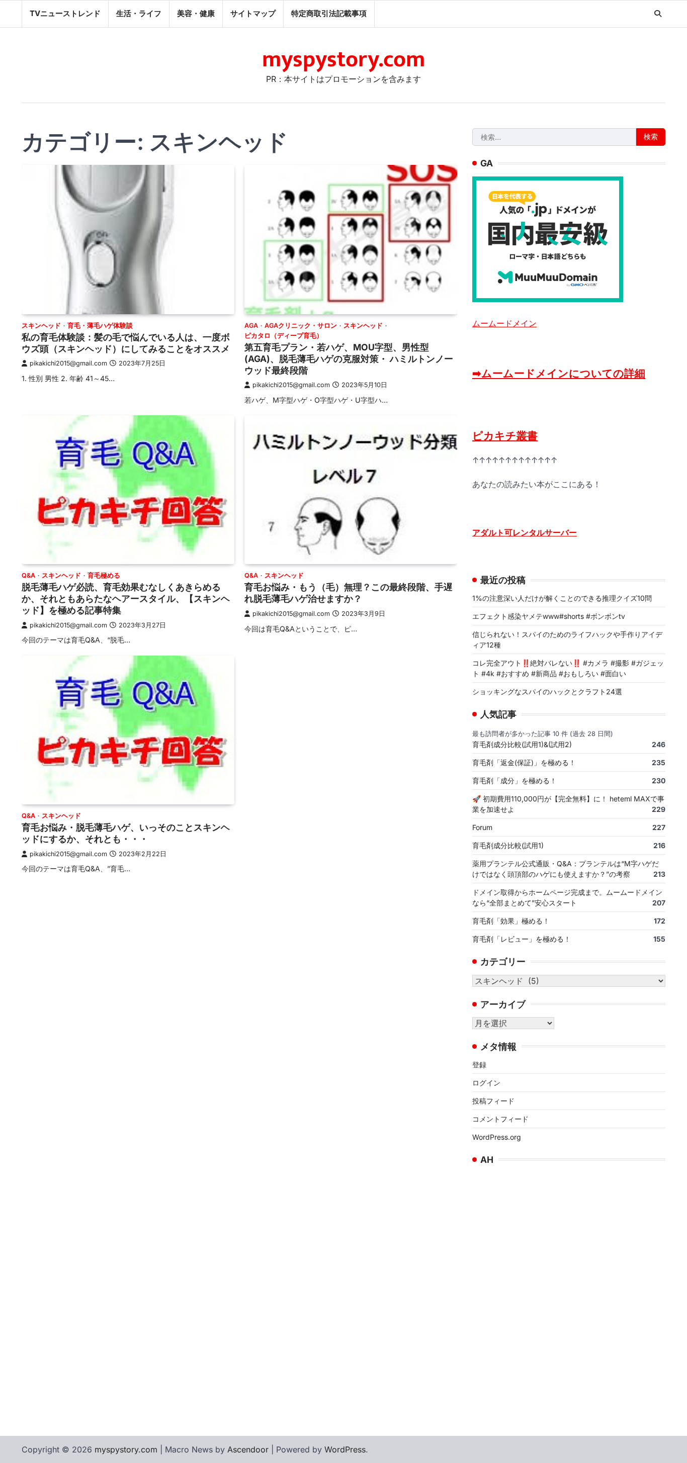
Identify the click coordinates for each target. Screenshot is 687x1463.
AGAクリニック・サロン (301, 325)
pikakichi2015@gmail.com (68, 363)
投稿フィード (493, 1100)
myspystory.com (343, 59)
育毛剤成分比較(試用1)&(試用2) (522, 744)
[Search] (657, 13)
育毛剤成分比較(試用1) (508, 845)
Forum (482, 827)
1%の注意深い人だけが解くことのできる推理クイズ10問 (562, 598)
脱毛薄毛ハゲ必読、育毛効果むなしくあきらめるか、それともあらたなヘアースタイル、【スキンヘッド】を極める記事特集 (126, 598)
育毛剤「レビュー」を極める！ (521, 939)
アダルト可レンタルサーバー (524, 532)
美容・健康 (196, 13)
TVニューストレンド (65, 13)
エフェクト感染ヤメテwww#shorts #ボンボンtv (548, 616)
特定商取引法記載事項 (329, 13)
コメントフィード (500, 1119)
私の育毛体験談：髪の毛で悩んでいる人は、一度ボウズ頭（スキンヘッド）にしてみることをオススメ (126, 343)
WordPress (345, 1449)
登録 (479, 1064)
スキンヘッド (41, 325)
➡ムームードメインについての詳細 (558, 373)
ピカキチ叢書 (505, 435)
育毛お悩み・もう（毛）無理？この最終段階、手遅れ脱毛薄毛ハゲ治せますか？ (348, 593)
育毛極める (104, 575)
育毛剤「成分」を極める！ (514, 780)
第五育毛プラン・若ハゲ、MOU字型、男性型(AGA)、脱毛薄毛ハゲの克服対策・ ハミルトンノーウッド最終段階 (348, 359)
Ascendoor (248, 1449)
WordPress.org (496, 1137)
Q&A (28, 575)
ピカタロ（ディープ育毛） (283, 335)
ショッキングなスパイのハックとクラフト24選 (547, 691)
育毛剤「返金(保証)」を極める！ (524, 762)
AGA (251, 325)
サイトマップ (253, 13)
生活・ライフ (138, 13)
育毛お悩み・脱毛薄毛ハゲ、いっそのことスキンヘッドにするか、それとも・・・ (126, 833)
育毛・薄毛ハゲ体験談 (100, 325)
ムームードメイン (504, 323)
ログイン (486, 1082)
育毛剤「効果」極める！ (511, 921)
